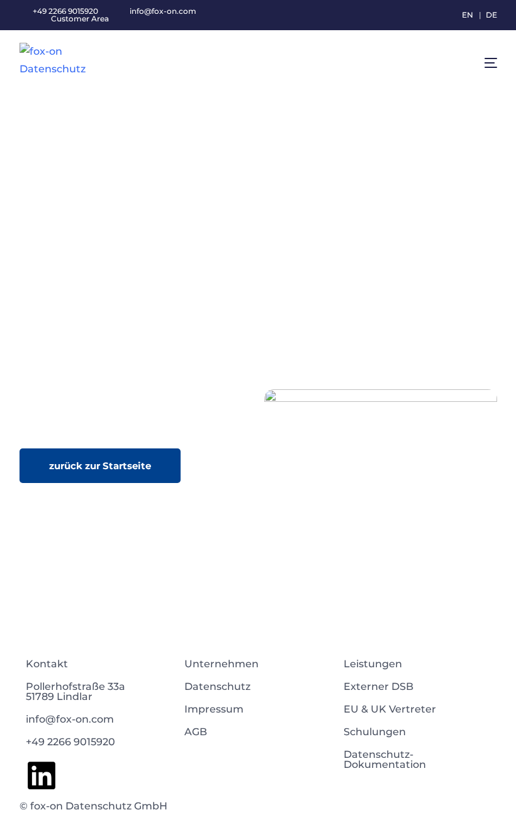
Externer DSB (378, 686)
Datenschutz (217, 686)
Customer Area (80, 19)
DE (491, 14)
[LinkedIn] (41, 775)
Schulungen (375, 732)
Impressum (214, 709)
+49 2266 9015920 (70, 742)
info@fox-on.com (162, 11)
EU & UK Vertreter (390, 709)
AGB (195, 732)
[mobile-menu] (476, 63)
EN (467, 14)
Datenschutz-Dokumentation (385, 759)
